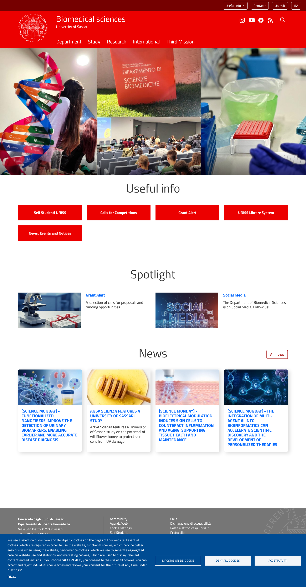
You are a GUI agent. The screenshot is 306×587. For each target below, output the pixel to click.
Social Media (234, 295)
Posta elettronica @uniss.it (189, 528)
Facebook (261, 20)
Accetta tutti (278, 561)
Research (116, 41)
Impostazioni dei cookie (178, 561)
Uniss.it (280, 5)
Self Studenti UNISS (50, 212)
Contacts (260, 5)
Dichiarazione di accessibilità (190, 523)
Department (68, 41)
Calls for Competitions (118, 212)
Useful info (234, 5)
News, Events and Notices (50, 233)
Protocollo (177, 532)
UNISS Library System (256, 212)
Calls (173, 519)
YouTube (252, 20)
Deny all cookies (228, 561)
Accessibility (118, 519)
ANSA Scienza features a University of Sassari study (115, 416)
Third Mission (181, 41)
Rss (270, 20)
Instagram (242, 20)
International (146, 41)
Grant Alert (187, 212)
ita (296, 5)
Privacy (11, 577)
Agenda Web (119, 523)
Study (94, 41)
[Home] (33, 16)
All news (277, 354)
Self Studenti (119, 532)
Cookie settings (121, 528)
